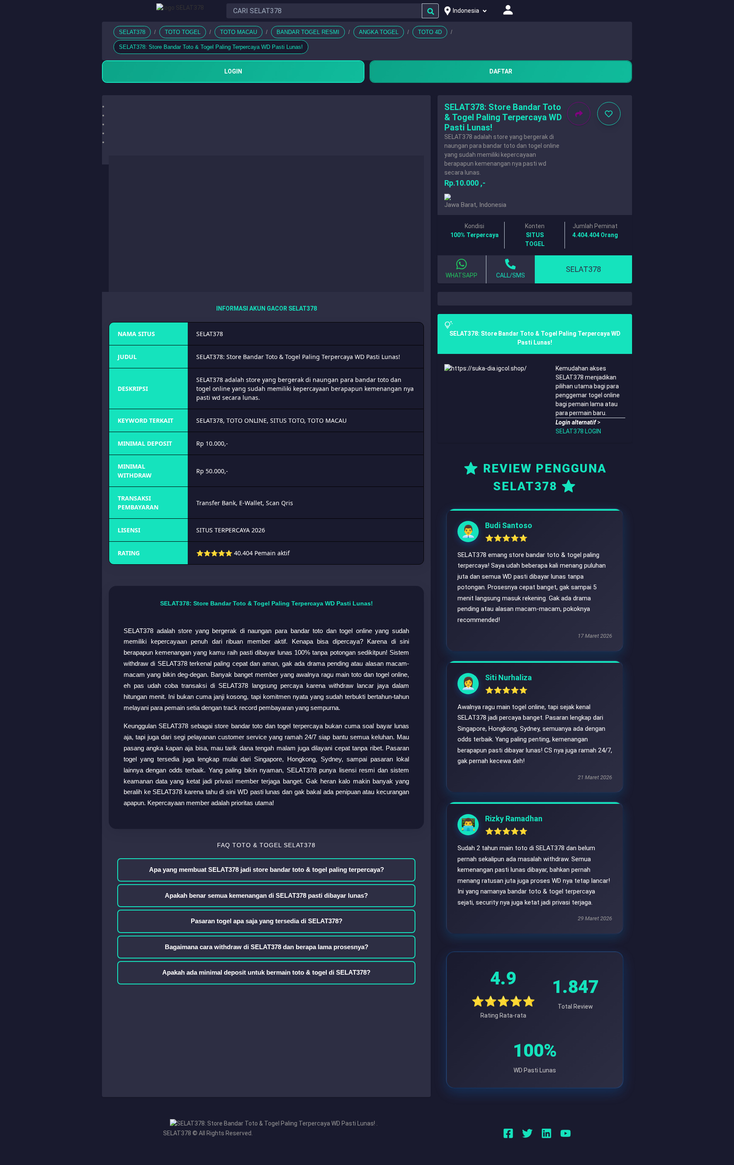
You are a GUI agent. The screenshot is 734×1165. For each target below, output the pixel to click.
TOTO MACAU (238, 32)
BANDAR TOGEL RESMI (308, 32)
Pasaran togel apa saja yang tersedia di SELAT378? (266, 921)
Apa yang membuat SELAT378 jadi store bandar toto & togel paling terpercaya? (266, 869)
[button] (266, 106)
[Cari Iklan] (430, 11)
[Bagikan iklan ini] (578, 113)
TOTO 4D (430, 32)
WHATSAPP (461, 275)
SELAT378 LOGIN (578, 431)
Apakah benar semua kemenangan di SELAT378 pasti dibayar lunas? (266, 895)
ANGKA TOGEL (378, 32)
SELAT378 (132, 32)
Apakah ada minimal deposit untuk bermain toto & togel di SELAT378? (266, 972)
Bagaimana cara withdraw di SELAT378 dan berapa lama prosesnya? (266, 946)
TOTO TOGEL (182, 32)
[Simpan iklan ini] (609, 113)
